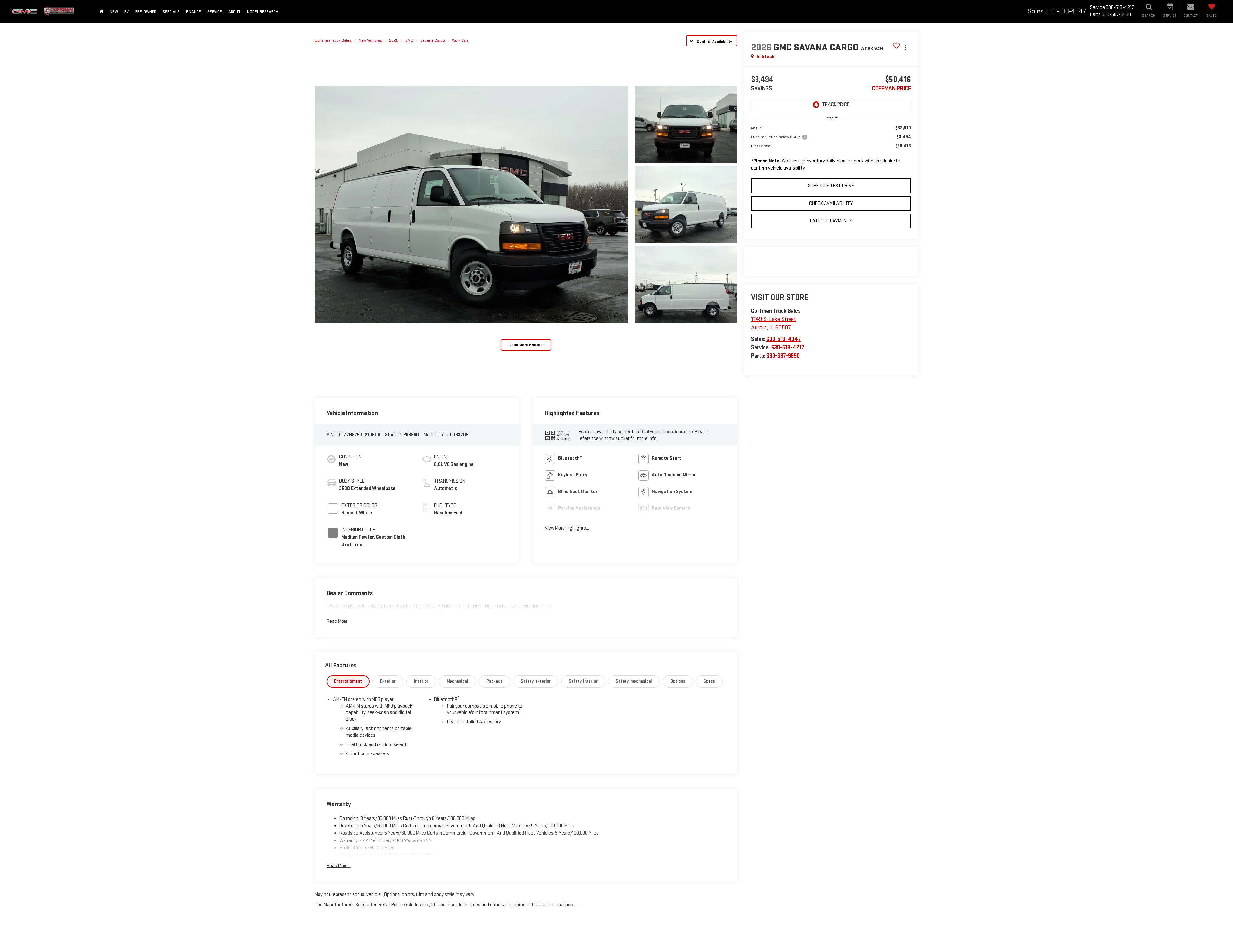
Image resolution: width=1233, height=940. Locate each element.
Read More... (339, 621)
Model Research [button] (262, 11)
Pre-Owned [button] (145, 11)
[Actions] (905, 47)
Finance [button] (193, 11)
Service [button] (214, 11)
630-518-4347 (783, 339)
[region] (831, 150)
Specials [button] (171, 11)
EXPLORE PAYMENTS (831, 221)
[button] (471, 204)
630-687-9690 (783, 355)
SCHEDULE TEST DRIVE (831, 186)
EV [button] (126, 11)
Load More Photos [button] (526, 344)
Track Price (836, 104)
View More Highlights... (567, 528)
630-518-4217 (787, 347)
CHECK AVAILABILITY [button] (831, 203)
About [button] (234, 11)
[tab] (348, 681)
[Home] (101, 11)
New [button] (114, 11)
